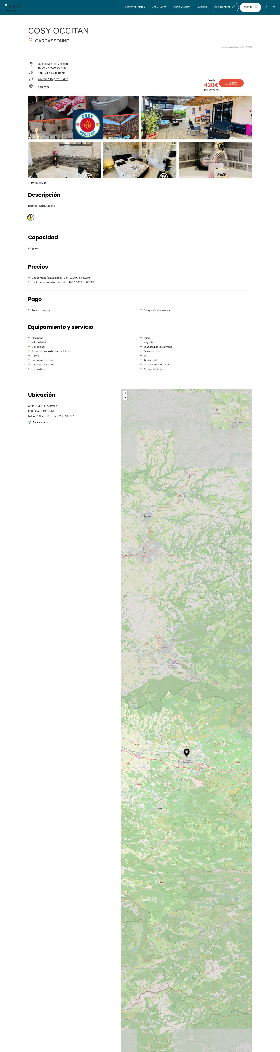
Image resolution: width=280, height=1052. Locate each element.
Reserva (231, 83)
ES (273, 7)
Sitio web (44, 87)
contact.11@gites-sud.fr (53, 79)
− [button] (125, 397)
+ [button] (125, 393)
